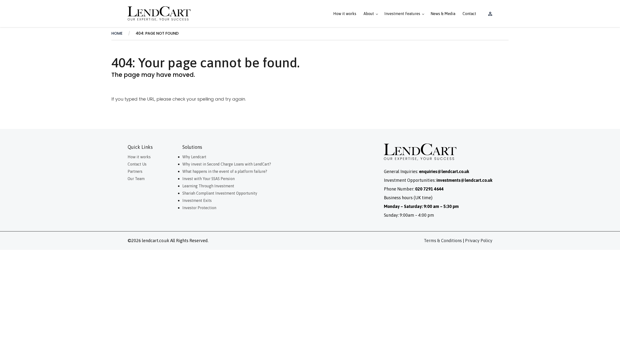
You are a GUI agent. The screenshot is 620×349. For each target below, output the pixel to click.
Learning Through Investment (208, 186)
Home (117, 33)
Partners (135, 171)
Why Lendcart (194, 157)
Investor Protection (199, 208)
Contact (469, 13)
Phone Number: (414, 188)
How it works (344, 13)
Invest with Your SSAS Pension (208, 178)
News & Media (443, 13)
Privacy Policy (478, 240)
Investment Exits (197, 200)
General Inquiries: (426, 171)
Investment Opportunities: (438, 180)
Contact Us (137, 164)
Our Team (136, 178)
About (369, 13)
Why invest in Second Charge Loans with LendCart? (226, 164)
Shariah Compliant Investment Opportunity (219, 193)
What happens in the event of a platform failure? (225, 171)
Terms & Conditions (443, 240)
